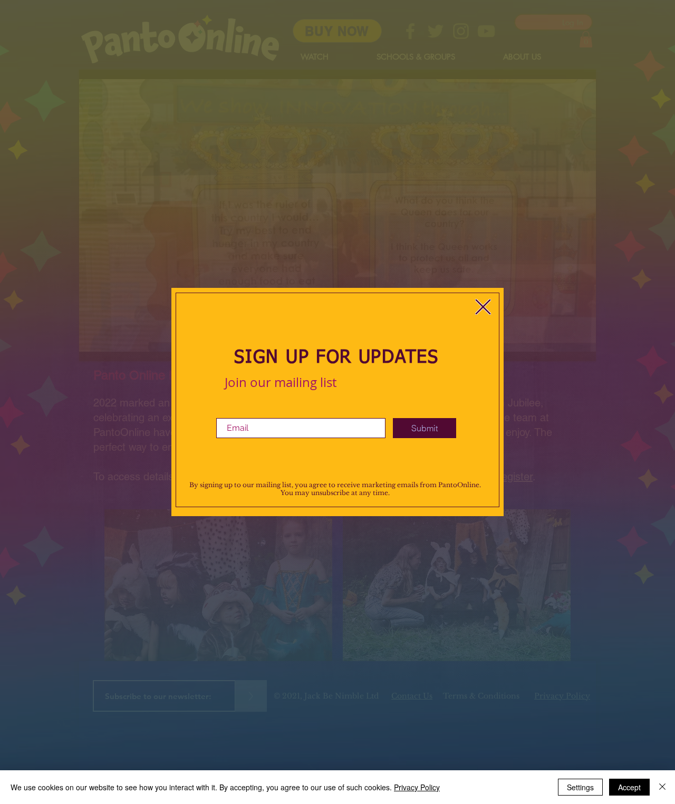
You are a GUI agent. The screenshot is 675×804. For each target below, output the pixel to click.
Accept (629, 787)
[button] (483, 307)
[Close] (662, 787)
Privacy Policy (417, 787)
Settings (580, 787)
